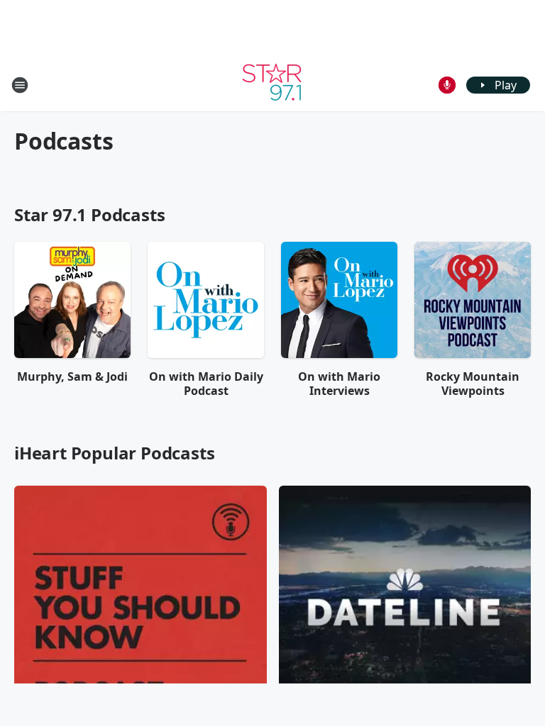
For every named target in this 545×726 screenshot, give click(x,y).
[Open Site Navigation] (19, 85)
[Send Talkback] (447, 85)
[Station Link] (272, 85)
